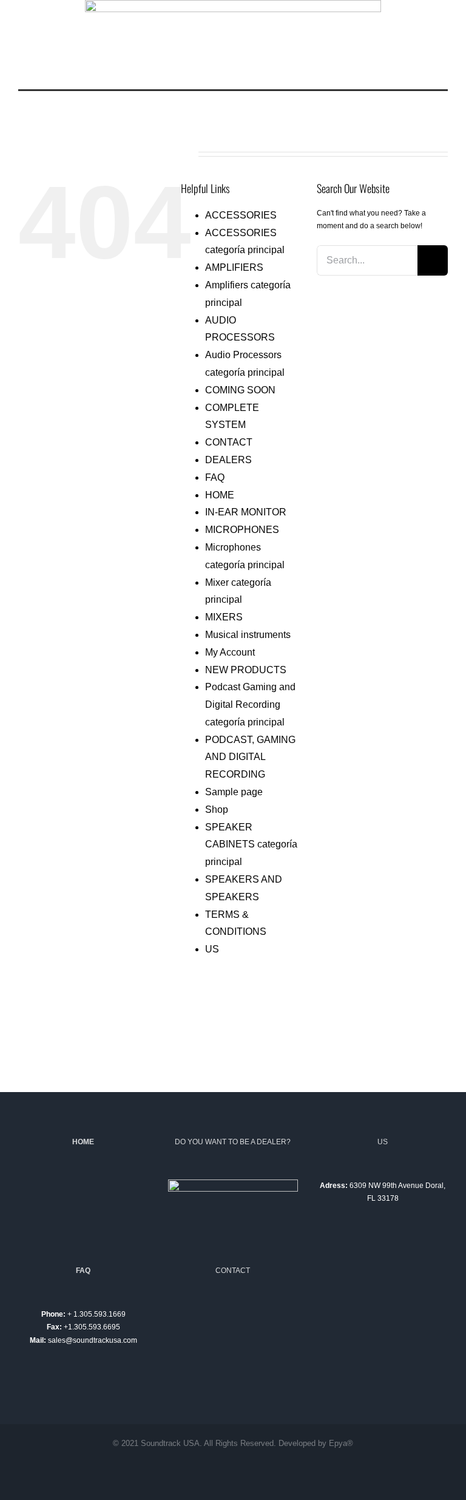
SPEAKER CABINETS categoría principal (251, 844)
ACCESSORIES (241, 215)
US (212, 949)
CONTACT (228, 442)
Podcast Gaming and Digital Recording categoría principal (250, 704)
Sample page (234, 792)
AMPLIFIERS (234, 267)
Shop (216, 809)
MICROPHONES (242, 529)
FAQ (215, 477)
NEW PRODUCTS (245, 670)
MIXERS (224, 617)
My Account (230, 652)
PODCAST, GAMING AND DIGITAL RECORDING (250, 757)
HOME (219, 495)
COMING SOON (240, 390)
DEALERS (228, 460)
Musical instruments (248, 635)
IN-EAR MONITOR (245, 512)
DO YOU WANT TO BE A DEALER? (233, 1142)
